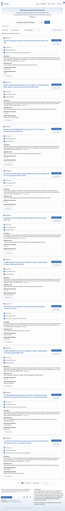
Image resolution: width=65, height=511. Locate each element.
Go (46, 482)
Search (37, 3)
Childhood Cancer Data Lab (13, 500)
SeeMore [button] (22, 60)
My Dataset (59, 3)
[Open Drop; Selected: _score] (33, 30)
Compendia (43, 3)
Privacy (17, 507)
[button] (41, 22)
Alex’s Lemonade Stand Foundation (14, 501)
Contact (30, 507)
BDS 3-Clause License (10, 507)
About (52, 3)
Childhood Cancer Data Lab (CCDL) (9, 492)
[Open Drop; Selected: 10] (8, 30)
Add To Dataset (56, 40)
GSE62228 (6, 246)
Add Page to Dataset (56, 30)
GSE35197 (6, 201)
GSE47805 (6, 379)
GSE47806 (6, 290)
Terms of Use (24, 507)
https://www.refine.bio (41, 500)
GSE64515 (6, 157)
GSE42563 (6, 113)
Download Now (56, 43)
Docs (49, 3)
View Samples (8, 75)
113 (27, 482)
